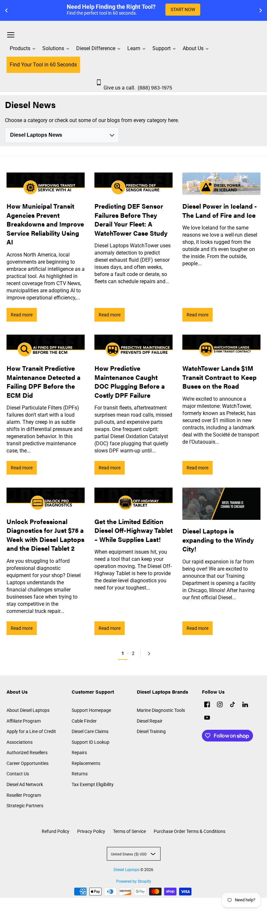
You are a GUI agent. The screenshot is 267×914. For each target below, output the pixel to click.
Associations (20, 742)
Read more (22, 314)
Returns (80, 773)
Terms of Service (129, 831)
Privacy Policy (91, 831)
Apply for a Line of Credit (31, 731)
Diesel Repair (149, 721)
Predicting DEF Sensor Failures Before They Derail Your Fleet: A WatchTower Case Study (130, 219)
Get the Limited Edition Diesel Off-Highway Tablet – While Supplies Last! (133, 530)
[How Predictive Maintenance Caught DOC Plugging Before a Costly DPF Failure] (133, 346)
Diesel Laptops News (36, 135)
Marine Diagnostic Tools (161, 710)
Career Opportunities (28, 763)
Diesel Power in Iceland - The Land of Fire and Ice (219, 210)
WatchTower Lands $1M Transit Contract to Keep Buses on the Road (219, 377)
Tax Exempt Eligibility (93, 784)
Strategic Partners (25, 805)
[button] (207, 705)
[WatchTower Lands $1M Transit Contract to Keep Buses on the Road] (221, 346)
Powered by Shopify (133, 881)
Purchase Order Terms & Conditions (189, 831)
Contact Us (18, 773)
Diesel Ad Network (25, 784)
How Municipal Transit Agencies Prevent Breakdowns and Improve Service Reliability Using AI (45, 223)
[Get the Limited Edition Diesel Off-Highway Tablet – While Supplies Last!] (133, 499)
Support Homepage (91, 710)
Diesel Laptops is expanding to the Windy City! (218, 539)
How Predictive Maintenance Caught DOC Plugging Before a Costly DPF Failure (129, 381)
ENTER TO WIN (196, 9)
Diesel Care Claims (90, 731)
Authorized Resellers (27, 752)
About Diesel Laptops (28, 710)
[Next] (147, 653)
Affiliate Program (24, 721)
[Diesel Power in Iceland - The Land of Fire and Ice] (221, 184)
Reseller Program (24, 795)
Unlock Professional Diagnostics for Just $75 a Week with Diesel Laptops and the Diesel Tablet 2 (45, 535)
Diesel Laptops (126, 869)
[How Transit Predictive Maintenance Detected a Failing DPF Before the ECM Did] (46, 346)
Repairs (79, 752)
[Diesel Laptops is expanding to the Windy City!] (221, 504)
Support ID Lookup (90, 742)
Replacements (86, 763)
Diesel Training (151, 731)
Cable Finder (84, 721)
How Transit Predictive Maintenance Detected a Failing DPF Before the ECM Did (43, 381)
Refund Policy (55, 831)
